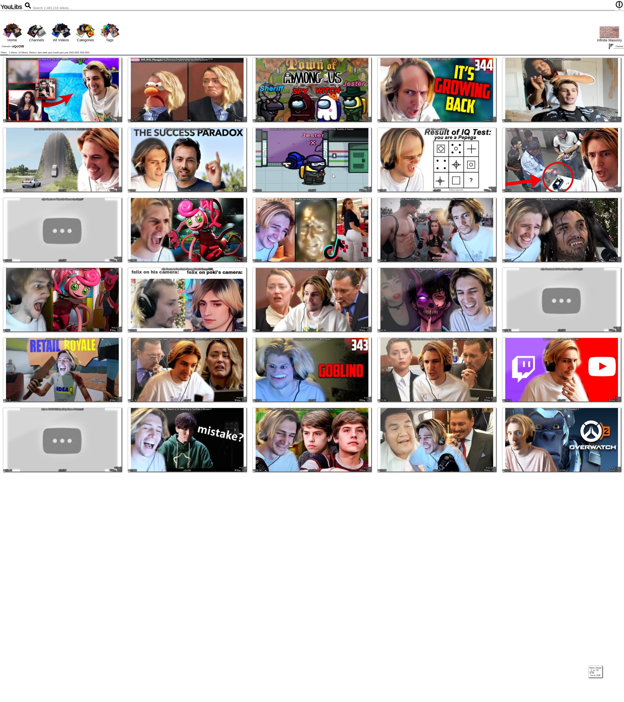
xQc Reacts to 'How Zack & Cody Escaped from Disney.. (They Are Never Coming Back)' (312, 409)
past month (53, 52)
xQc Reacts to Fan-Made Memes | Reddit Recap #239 (187, 59)
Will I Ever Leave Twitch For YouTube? (561, 339)
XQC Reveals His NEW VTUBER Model (312, 339)
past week (42, 52)
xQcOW (62, 120)
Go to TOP (595, 675)
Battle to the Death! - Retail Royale (62, 339)
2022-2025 (74, 52)
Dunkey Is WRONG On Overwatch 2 (562, 409)
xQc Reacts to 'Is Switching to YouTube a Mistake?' (187, 409)
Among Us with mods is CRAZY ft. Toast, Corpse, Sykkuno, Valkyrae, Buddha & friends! (312, 129)
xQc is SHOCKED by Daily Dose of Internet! (62, 409)
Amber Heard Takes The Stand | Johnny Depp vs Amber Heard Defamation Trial (187, 339)
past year (64, 52)
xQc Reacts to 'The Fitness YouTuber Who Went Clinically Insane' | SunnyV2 (437, 199)
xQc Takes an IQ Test (436, 129)
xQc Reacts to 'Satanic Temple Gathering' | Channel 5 (561, 199)
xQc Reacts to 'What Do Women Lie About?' (62, 199)
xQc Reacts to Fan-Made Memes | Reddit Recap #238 (187, 269)
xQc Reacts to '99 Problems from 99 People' (562, 269)
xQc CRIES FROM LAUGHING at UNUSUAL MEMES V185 (62, 129)
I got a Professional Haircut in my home (561, 59)
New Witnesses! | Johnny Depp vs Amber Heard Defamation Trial (437, 409)
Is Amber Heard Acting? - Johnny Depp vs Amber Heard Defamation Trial (312, 269)
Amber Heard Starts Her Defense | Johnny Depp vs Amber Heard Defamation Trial (436, 339)
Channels (6, 46)
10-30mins (23, 52)
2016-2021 (85, 52)
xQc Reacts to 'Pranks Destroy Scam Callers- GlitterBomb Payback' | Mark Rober (561, 129)
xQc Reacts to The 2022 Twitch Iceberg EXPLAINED (62, 59)
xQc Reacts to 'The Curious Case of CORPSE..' (436, 269)
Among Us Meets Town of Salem (312, 59)
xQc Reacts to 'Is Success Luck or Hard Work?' (187, 129)
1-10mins (13, 52)
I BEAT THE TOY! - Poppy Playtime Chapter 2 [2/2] (187, 199)
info (619, 9)
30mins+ (33, 52)
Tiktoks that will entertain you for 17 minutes (312, 199)
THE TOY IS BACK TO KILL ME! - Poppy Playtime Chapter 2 (62, 269)
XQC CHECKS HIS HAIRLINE (436, 59)
